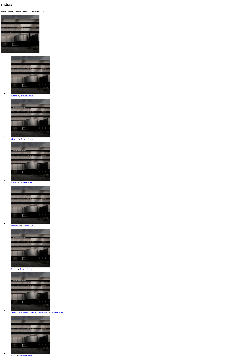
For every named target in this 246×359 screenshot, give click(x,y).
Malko (14, 269)
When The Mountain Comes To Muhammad (29, 312)
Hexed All (15, 226)
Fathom (14, 96)
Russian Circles (27, 96)
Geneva (14, 139)
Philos (14, 356)
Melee (14, 182)
